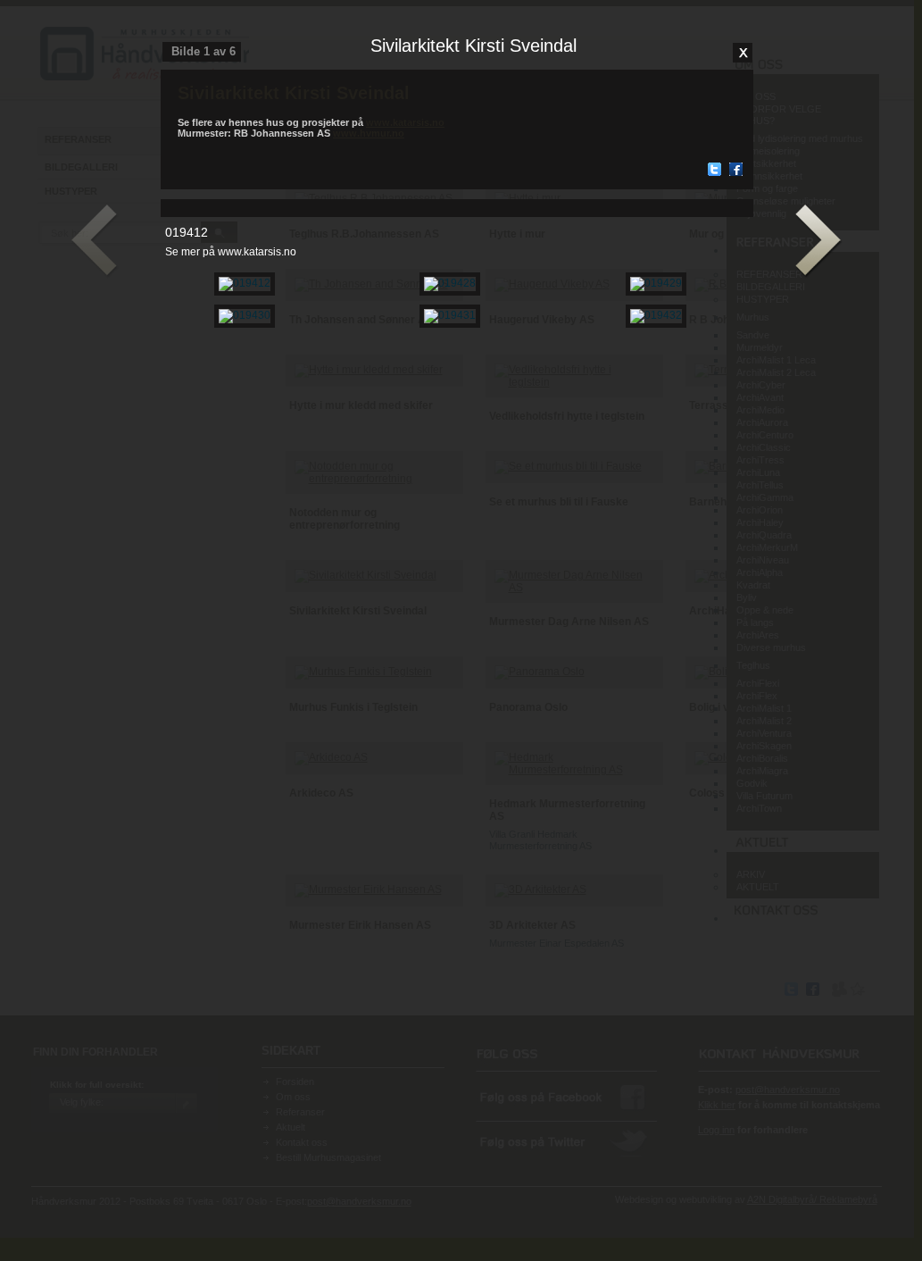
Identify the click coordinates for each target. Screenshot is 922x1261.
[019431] (449, 315)
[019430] (244, 315)
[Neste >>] (819, 242)
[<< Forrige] (95, 242)
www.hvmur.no (368, 133)
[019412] (244, 283)
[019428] (449, 283)
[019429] (656, 283)
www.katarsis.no (405, 122)
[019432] (656, 315)
